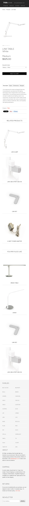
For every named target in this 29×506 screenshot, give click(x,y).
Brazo (17, 392)
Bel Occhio (5, 387)
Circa (3, 404)
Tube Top (4, 447)
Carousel (17, 396)
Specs (10, 85)
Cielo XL (17, 400)
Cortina (4, 409)
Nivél (3, 421)
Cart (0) (23, 5)
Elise (16, 409)
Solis (16, 430)
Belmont (17, 387)
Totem (17, 442)
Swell (4, 438)
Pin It (11, 111)
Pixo (16, 425)
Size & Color (6, 65)
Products (5, 5)
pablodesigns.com (19, 2)
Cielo (3, 400)
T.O (16, 438)
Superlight (18, 434)
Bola (3, 392)
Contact (17, 5)
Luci (16, 417)
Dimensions (16, 85)
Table (8, 108)
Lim (3, 413)
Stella (4, 434)
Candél (4, 396)
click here (17, 490)
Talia (3, 442)
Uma (16, 447)
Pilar (3, 425)
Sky (3, 430)
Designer (22, 85)
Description (5, 85)
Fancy (15, 111)
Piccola (17, 421)
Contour (17, 404)
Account (12, 5)
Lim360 (17, 413)
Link (3, 417)
